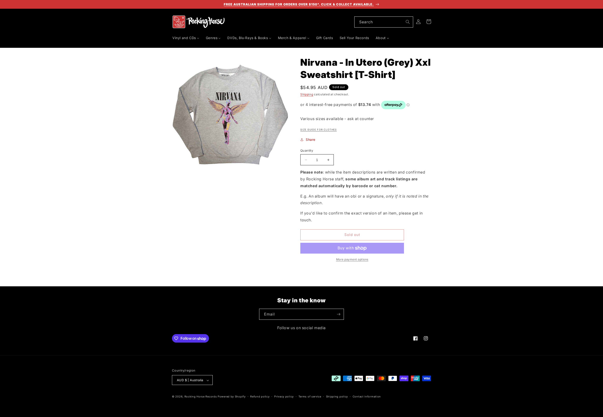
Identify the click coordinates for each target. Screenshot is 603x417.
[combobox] (383, 22)
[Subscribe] (338, 314)
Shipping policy (337, 396)
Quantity (306, 150)
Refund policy (259, 396)
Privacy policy (284, 396)
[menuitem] (186, 38)
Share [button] (310, 140)
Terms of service (309, 396)
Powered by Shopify (232, 396)
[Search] (408, 22)
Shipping (306, 94)
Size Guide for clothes (318, 129)
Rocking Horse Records (200, 396)
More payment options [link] (352, 259)
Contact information (367, 396)
